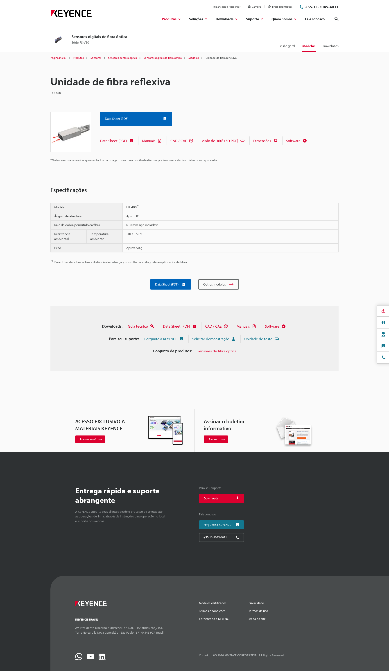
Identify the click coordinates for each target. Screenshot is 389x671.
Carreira (256, 6)
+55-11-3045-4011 (322, 6)
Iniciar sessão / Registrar (226, 6)
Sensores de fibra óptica (216, 351)
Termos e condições (212, 611)
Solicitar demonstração (210, 338)
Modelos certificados (212, 603)
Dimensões (262, 140)
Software (293, 140)
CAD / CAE (178, 140)
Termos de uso (258, 611)
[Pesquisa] (337, 19)
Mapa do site (257, 619)
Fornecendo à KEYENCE (214, 619)
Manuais (148, 140)
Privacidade (256, 603)
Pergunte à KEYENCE (160, 338)
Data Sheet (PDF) (113, 140)
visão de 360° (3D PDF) (220, 140)
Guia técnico (138, 326)
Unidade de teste (258, 338)
